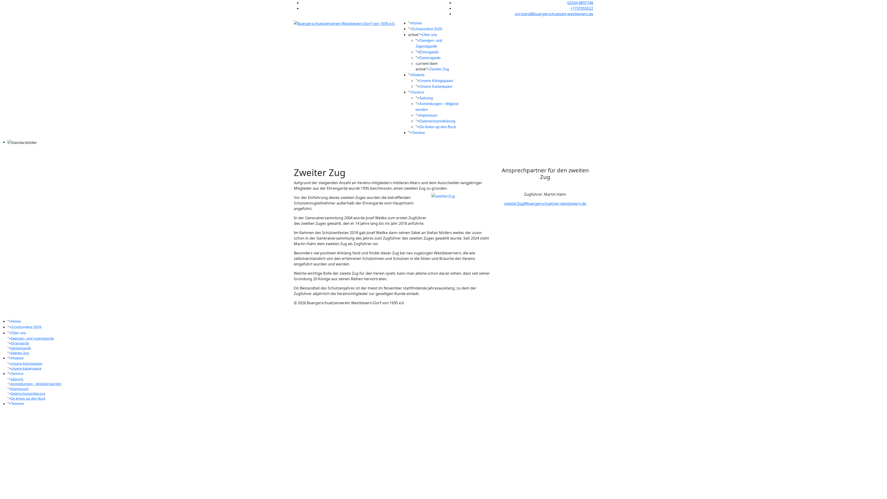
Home (417, 23)
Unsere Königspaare (436, 81)
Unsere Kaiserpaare (435, 86)
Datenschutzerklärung (437, 121)
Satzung (426, 98)
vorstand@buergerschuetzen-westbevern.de (554, 13)
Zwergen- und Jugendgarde (32, 338)
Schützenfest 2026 (427, 29)
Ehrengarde (429, 52)
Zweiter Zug (439, 69)
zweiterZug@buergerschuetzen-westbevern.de (545, 203)
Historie (418, 75)
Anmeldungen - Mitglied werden (36, 384)
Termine (418, 133)
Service (418, 92)
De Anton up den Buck (437, 127)
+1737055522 (581, 8)
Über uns (429, 35)
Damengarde (430, 58)
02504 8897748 (580, 2)
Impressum (428, 115)
